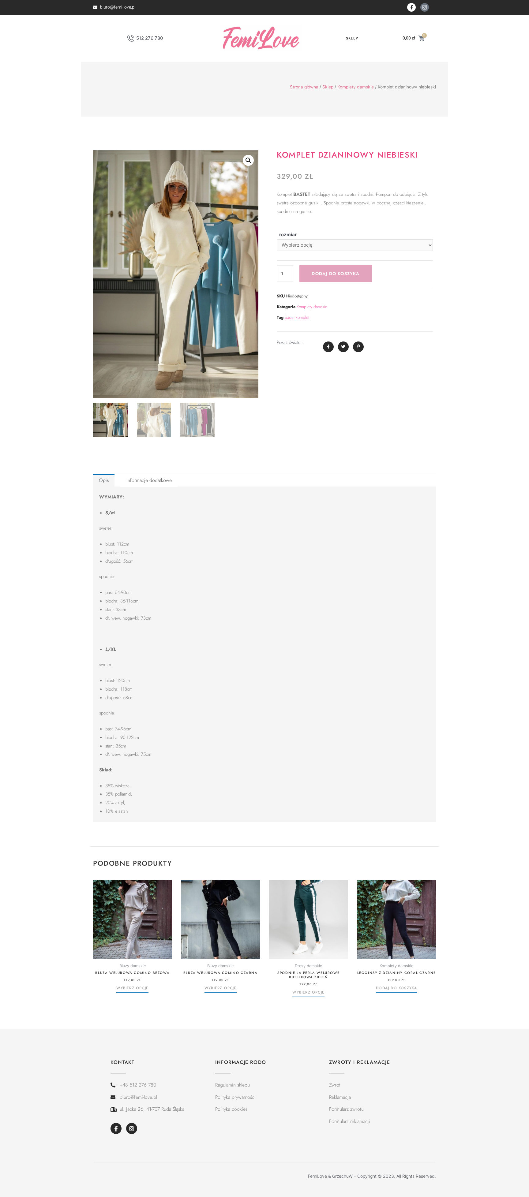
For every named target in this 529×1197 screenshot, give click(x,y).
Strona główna (304, 86)
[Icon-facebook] (116, 1128)
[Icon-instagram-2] (424, 7)
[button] (248, 160)
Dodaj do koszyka (335, 273)
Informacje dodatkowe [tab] (149, 480)
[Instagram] (131, 1128)
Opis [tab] (104, 480)
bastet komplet (297, 317)
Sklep (352, 38)
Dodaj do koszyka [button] (396, 988)
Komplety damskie (355, 86)
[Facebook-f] (411, 7)
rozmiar (288, 234)
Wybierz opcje (132, 988)
